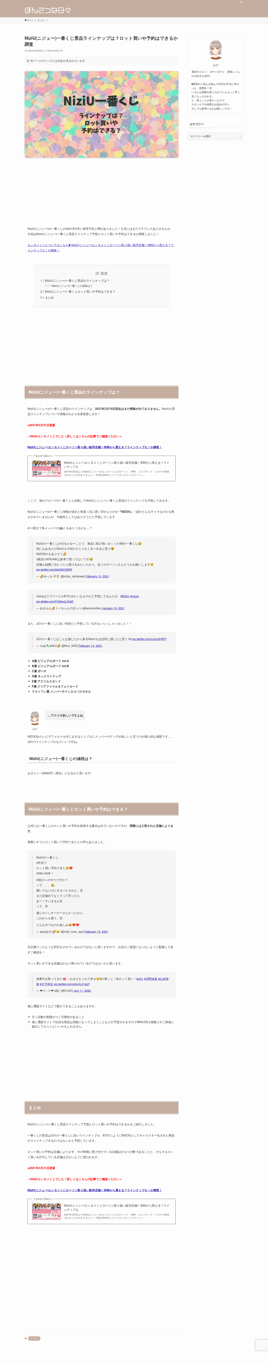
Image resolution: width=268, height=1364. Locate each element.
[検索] (241, 2)
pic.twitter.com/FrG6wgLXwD (54, 601)
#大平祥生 (46, 984)
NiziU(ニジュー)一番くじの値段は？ (72, 286)
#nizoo (134, 596)
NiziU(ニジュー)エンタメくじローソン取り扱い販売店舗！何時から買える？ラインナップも (116, 465)
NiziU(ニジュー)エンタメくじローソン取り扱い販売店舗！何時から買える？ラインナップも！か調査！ (95, 447)
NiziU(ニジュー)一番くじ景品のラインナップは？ (77, 280)
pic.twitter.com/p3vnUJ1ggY (72, 984)
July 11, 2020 (82, 990)
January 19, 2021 (113, 608)
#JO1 (139, 979)
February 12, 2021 (90, 646)
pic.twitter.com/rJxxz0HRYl (149, 639)
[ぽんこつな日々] (48, 10)
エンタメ (34, 1338)
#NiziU (125, 596)
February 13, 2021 (97, 576)
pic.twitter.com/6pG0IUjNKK (54, 569)
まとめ (49, 297)
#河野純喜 (150, 979)
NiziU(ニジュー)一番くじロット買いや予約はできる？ (80, 291)
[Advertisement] (102, 194)
